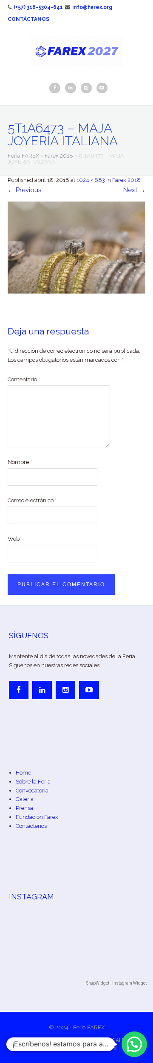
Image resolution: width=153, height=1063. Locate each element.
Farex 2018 (126, 180)
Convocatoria (32, 790)
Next (134, 190)
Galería (25, 799)
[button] (134, 1044)
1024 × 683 (90, 180)
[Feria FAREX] (76, 50)
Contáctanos (28, 19)
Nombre (20, 462)
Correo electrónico (32, 500)
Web (14, 539)
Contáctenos (31, 826)
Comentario (24, 379)
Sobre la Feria (33, 781)
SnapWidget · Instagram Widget (116, 983)
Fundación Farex (37, 817)
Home (23, 772)
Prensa (24, 808)
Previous (24, 190)
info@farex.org (92, 7)
